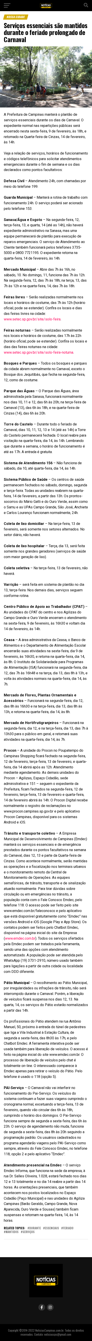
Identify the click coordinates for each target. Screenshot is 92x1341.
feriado (68, 1228)
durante (35, 1228)
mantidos (12, 1232)
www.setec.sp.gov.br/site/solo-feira (32, 319)
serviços (29, 1232)
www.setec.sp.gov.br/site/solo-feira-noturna (38, 352)
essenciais (52, 1228)
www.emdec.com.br (20, 938)
